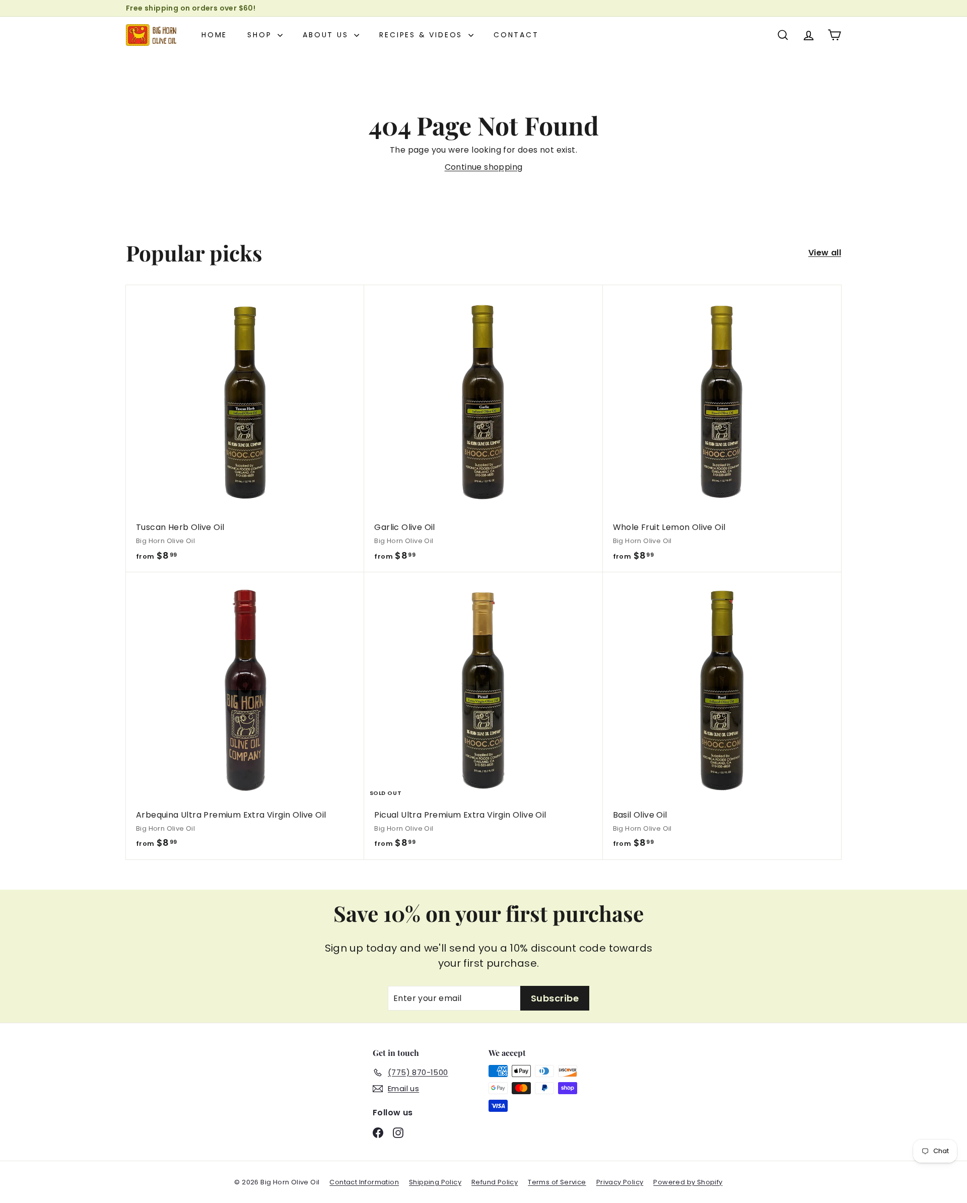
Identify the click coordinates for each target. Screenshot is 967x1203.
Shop (261, 35)
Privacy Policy (620, 1182)
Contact (516, 35)
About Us (327, 35)
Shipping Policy (435, 1182)
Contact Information (364, 1182)
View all (824, 252)
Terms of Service (557, 1182)
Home (214, 35)
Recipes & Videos (422, 35)
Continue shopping (484, 167)
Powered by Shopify (687, 1182)
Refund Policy (494, 1182)
